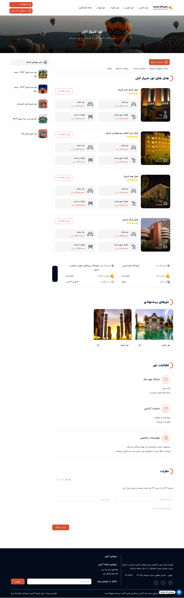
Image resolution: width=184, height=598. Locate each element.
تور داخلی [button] (144, 7)
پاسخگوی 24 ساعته (19, 11)
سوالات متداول (122, 68)
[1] (56, 481)
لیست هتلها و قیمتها (159, 68)
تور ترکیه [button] (115, 7)
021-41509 (23, 4)
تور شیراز (124, 345)
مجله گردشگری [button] (85, 7)
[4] (66, 481)
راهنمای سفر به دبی (109, 569)
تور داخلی (166, 345)
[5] (69, 481)
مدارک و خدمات (139, 68)
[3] (63, 481)
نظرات (109, 68)
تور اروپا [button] (101, 7)
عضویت (18, 581)
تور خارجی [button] (129, 7)
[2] (59, 481)
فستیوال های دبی (110, 573)
